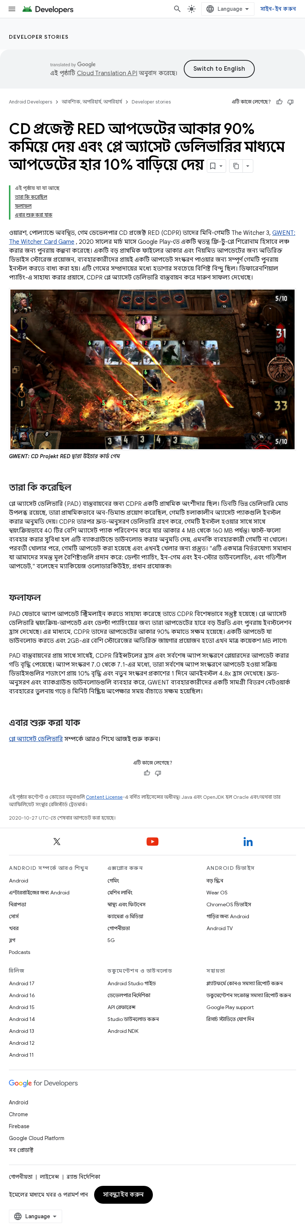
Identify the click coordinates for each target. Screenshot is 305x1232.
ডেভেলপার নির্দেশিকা (128, 995)
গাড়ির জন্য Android (227, 916)
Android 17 (22, 983)
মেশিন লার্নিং (119, 892)
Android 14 (22, 1019)
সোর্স (14, 916)
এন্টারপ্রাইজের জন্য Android (39, 892)
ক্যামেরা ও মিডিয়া (125, 916)
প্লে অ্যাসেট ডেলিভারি (36, 739)
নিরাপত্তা (17, 904)
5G (111, 940)
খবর (14, 928)
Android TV (219, 928)
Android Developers (30, 102)
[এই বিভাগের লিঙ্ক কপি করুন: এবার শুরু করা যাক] (87, 723)
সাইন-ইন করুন (278, 9)
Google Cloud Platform (36, 1138)
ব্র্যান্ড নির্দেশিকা (83, 1177)
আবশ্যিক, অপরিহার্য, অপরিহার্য (92, 102)
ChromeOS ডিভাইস (228, 904)
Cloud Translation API (107, 73)
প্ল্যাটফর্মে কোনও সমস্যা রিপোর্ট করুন (244, 983)
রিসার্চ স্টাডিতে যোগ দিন (230, 1019)
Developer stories (39, 36)
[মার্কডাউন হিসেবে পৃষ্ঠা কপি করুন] (236, 166)
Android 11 (21, 1054)
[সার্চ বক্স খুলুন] (177, 8)
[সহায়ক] (279, 102)
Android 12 (22, 1043)
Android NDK (122, 1031)
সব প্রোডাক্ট (21, 1150)
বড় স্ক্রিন (214, 880)
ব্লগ (12, 940)
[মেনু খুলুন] (11, 9)
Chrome (18, 1114)
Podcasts (19, 952)
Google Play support (230, 1007)
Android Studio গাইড (131, 983)
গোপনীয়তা (118, 928)
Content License (104, 797)
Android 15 (22, 1007)
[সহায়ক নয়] (290, 102)
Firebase (19, 1126)
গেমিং (113, 880)
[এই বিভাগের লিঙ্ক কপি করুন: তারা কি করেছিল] (78, 488)
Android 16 (22, 995)
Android (18, 880)
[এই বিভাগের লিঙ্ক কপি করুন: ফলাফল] (48, 598)
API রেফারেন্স (121, 1007)
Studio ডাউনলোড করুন (133, 1019)
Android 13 (21, 1031)
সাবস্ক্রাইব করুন (123, 1195)
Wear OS (217, 892)
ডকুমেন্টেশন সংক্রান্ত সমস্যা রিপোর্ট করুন (248, 995)
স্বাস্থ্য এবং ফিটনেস (126, 904)
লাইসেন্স (49, 1177)
